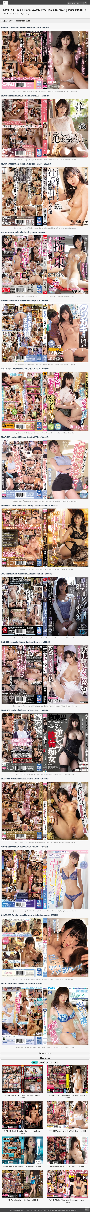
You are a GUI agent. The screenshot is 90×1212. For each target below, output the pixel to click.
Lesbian (50, 979)
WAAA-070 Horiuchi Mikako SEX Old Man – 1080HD (25, 369)
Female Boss (43, 501)
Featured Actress (41, 364)
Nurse (68, 706)
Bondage (32, 774)
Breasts (28, 501)
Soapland (59, 296)
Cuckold (41, 228)
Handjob (55, 774)
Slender (74, 706)
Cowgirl (31, 160)
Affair (28, 228)
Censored (19, 91)
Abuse (28, 638)
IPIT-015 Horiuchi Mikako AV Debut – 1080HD (22, 983)
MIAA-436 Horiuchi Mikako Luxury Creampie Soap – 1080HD (29, 505)
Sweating (73, 91)
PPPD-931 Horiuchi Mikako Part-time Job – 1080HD (25, 27)
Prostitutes (69, 569)
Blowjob (43, 91)
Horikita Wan (47, 160)
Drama (33, 638)
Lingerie (57, 569)
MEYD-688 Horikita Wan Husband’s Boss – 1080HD (25, 96)
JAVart (75, 1210)
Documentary (30, 979)
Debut (35, 1047)
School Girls (67, 433)
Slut (68, 91)
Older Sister (64, 364)
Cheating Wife (30, 706)
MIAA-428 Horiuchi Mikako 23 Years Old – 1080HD (24, 710)
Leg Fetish (64, 501)
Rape (74, 638)
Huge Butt (55, 911)
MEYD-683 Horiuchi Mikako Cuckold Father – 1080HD (26, 164)
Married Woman (70, 160)
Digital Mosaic (49, 706)
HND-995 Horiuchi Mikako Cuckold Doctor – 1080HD (25, 642)
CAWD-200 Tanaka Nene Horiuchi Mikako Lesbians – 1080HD (29, 915)
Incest (73, 842)
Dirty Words (39, 296)
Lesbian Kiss (58, 979)
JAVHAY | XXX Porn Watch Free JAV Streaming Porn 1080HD (44, 9)
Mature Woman (66, 638)
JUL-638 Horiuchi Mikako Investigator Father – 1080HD (26, 574)
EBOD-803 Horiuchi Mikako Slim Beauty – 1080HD (24, 847)
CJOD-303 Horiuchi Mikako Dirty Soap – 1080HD (23, 232)
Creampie (50, 91)
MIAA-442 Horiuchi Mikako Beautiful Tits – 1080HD (24, 437)
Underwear (73, 501)
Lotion (63, 569)
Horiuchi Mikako (60, 91)
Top (87, 1209)
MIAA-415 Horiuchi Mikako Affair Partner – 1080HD (24, 778)
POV (65, 979)
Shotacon (72, 364)
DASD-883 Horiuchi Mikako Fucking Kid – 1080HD (24, 300)
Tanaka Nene (72, 979)
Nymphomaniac (65, 911)
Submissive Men (69, 296)
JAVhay (68, 1210)
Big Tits (37, 91)
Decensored (27, 91)
